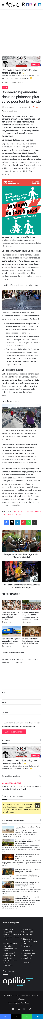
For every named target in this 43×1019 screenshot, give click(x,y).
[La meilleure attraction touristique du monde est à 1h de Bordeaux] (31, 631)
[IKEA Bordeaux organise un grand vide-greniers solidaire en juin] (11, 631)
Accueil (6, 82)
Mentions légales (14, 1003)
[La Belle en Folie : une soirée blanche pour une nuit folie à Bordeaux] (11, 605)
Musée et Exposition (11, 948)
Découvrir (14, 82)
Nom (4, 692)
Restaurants (27, 953)
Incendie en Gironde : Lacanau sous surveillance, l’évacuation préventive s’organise (24, 884)
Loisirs (6, 946)
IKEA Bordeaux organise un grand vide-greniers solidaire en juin (11, 641)
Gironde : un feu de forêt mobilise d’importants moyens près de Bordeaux (24, 841)
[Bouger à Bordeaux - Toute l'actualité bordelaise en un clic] (15, 4)
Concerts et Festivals (11, 937)
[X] (12, 522)
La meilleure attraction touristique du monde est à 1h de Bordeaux (31, 641)
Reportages (8, 953)
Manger (25, 946)
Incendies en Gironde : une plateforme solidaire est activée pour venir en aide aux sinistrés (27, 898)
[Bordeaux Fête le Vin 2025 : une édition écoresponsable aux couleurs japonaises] (31, 605)
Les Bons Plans (9, 943)
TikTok (35, 4)
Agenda (26, 929)
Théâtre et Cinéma (10, 960)
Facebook (27, 4)
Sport (25, 958)
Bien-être (26, 932)
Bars (6, 932)
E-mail (4, 702)
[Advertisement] (21, 32)
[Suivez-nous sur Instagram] (37, 806)
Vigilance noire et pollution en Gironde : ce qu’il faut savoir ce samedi (24, 856)
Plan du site (25, 1003)
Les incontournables (30, 941)
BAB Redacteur (10, 107)
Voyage (7, 965)
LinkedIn (39, 4)
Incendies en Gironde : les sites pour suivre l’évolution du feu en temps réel (24, 871)
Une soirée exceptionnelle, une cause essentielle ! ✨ (19, 71)
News (25, 950)
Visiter (25, 963)
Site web (5, 713)
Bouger (25, 934)
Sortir (21, 82)
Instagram (31, 4)
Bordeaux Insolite (10, 934)
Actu (6, 929)
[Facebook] (6, 522)
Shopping (7, 956)
